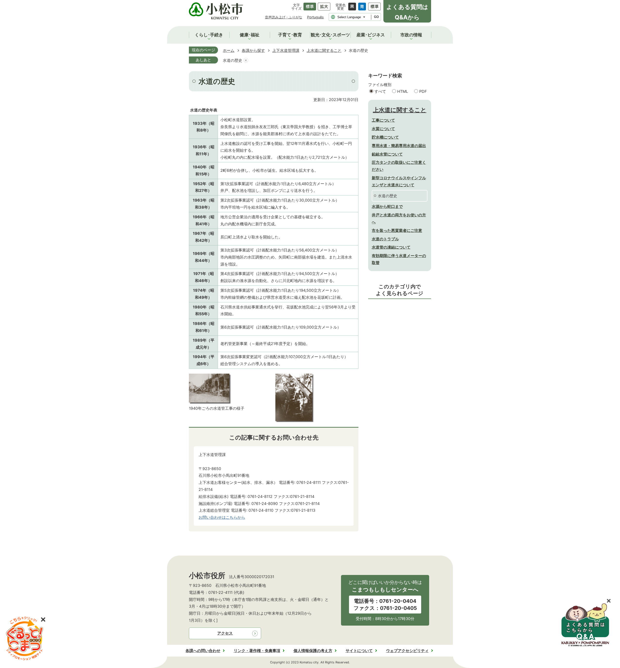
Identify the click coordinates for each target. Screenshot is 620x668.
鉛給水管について (387, 154)
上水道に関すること (324, 50)
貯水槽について (385, 137)
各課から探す (253, 50)
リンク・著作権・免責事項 (257, 650)
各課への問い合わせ (203, 650)
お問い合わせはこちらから (222, 517)
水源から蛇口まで (387, 206)
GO (376, 17)
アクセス (225, 633)
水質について (383, 128)
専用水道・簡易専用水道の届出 (399, 145)
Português (315, 17)
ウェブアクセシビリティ (407, 650)
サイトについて (359, 650)
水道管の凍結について (391, 247)
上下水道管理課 (285, 50)
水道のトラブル (385, 238)
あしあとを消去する (245, 60)
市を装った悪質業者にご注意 (397, 230)
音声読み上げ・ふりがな (283, 17)
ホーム (228, 50)
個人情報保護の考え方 (313, 650)
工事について (383, 120)
